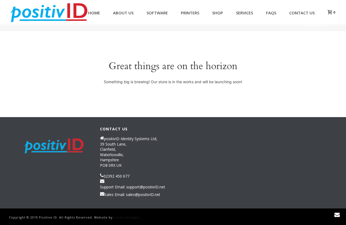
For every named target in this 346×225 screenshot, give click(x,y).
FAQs (271, 12)
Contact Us (302, 12)
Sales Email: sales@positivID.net (132, 194)
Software (157, 12)
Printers (190, 12)
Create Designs (126, 217)
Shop (217, 12)
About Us (123, 12)
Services (244, 12)
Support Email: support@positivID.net (132, 187)
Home (94, 12)
